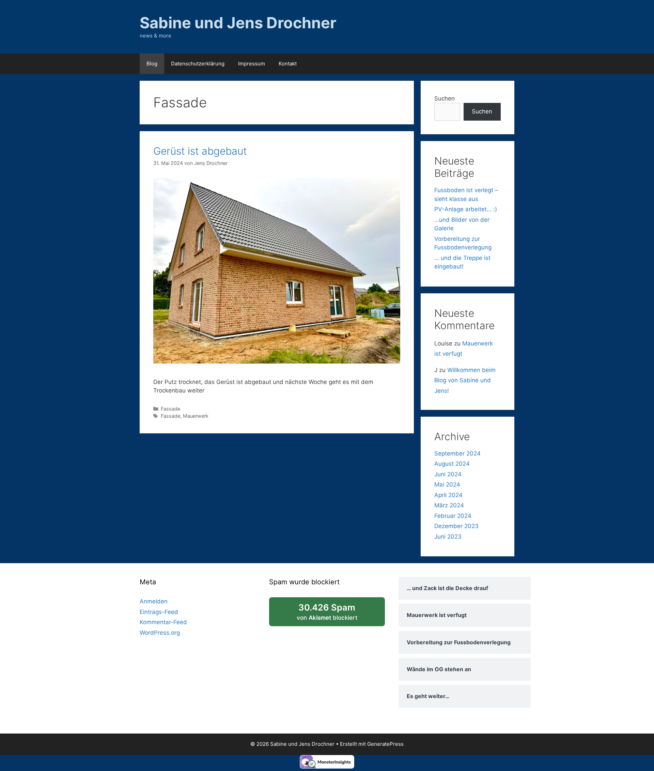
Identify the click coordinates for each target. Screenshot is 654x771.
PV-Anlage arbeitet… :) (465, 209)
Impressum (251, 63)
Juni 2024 (448, 474)
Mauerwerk (195, 416)
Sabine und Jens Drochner (238, 22)
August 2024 (452, 463)
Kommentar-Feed (163, 622)
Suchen (444, 98)
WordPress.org (160, 632)
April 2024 (448, 495)
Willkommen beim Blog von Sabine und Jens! (465, 380)
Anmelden (154, 601)
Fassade (170, 409)
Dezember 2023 (456, 526)
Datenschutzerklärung (197, 63)
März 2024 (449, 505)
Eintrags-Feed (159, 611)
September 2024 (457, 453)
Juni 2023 (448, 536)
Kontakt (288, 63)
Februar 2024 (452, 515)
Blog (151, 63)
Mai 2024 (447, 484)
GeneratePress (385, 744)
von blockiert (336, 614)
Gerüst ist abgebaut (200, 151)
